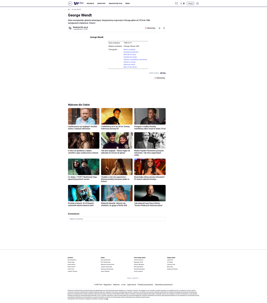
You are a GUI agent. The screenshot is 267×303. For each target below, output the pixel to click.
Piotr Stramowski (105, 262)
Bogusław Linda (138, 262)
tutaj (107, 299)
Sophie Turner (71, 266)
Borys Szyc (170, 266)
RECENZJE (90, 3)
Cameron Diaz (171, 264)
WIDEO (127, 3)
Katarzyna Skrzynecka (107, 269)
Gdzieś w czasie (129, 62)
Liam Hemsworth (105, 260)
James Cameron (138, 260)
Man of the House (130, 67)
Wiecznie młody (129, 64)
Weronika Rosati (138, 266)
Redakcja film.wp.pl (80, 27)
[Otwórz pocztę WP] (176, 3)
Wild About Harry (130, 54)
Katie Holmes (71, 264)
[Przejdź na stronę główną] (70, 5)
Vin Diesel (170, 262)
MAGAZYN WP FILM (115, 3)
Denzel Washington (139, 269)
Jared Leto (170, 260)
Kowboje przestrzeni (131, 52)
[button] (182, 3)
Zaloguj (190, 3)
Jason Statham (105, 271)
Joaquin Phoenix (72, 271)
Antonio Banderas (139, 264)
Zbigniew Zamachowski (107, 264)
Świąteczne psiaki (130, 57)
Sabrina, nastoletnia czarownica (135, 59)
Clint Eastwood (72, 260)
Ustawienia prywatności (163, 285)
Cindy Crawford (138, 271)
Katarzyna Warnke (172, 269)
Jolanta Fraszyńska (106, 266)
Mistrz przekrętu (129, 49)
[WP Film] (80, 3)
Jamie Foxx (71, 269)
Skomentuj (151, 28)
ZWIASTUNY (101, 3)
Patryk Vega (71, 262)
